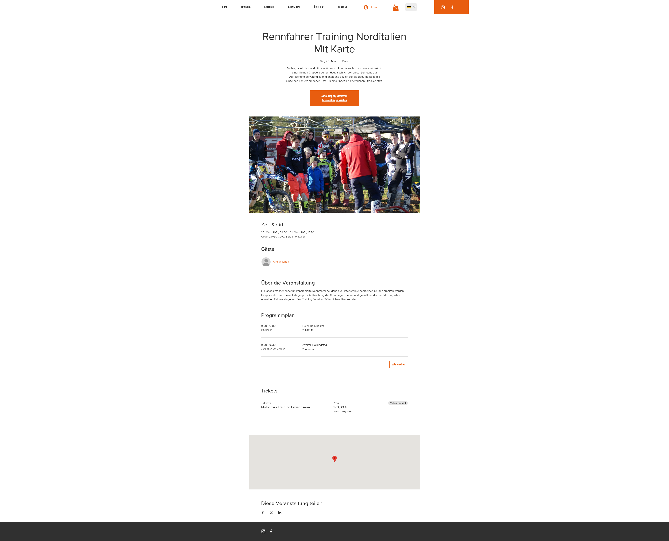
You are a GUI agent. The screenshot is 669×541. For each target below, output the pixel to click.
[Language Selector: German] (411, 7)
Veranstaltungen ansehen (334, 100)
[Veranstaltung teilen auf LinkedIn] (280, 512)
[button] (396, 7)
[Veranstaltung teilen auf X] (271, 512)
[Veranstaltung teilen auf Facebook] (262, 512)
